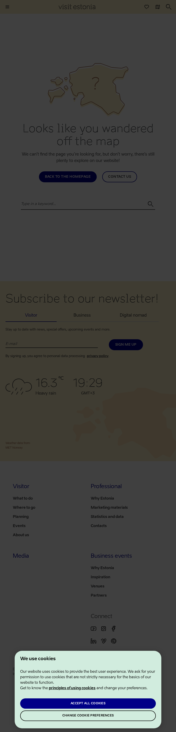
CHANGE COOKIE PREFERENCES (88, 715)
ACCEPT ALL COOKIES (88, 703)
